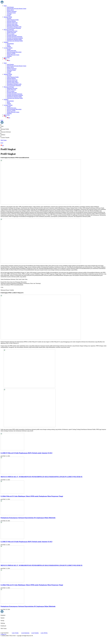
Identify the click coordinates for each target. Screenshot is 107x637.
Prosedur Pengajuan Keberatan (14, 36)
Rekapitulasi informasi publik (14, 26)
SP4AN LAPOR (11, 53)
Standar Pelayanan (11, 32)
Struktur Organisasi (11, 11)
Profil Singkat (10, 7)
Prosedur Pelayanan (12, 35)
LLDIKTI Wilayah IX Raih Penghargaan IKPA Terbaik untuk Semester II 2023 (26, 453)
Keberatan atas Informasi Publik (15, 40)
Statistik (9, 46)
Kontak (9, 15)
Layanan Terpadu (8, 47)
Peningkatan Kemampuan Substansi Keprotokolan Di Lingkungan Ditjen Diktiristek (28, 518)
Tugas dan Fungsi (11, 12)
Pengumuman (10, 43)
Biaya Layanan (10, 33)
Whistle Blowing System (13, 54)
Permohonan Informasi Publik (14, 39)
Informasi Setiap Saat (12, 22)
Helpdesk (9, 56)
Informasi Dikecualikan (12, 25)
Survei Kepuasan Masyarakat (14, 52)
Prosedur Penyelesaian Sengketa (15, 38)
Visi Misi (9, 14)
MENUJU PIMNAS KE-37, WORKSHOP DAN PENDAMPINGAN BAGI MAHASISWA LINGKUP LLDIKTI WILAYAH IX (41, 476)
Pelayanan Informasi (9, 29)
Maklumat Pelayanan (12, 31)
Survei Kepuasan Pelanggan (14, 28)
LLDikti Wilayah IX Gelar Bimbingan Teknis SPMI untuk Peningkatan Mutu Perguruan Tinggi (32, 496)
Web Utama (7, 57)
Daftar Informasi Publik (13, 19)
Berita (8, 45)
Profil (5, 5)
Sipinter (9, 49)
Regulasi (9, 18)
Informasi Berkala (11, 21)
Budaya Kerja (10, 10)
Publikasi (6, 42)
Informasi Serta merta (12, 24)
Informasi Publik (8, 17)
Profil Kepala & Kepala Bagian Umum (16, 8)
